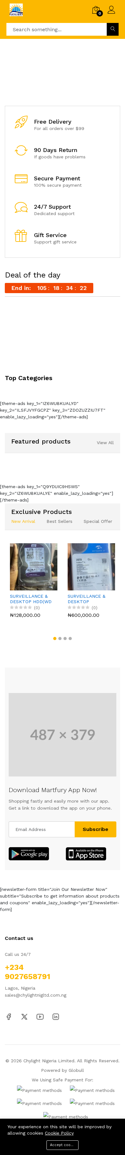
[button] (56, 86)
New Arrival (23, 521)
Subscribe (95, 829)
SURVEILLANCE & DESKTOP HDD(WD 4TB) (31, 599)
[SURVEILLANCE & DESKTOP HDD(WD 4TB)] (33, 566)
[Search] (113, 29)
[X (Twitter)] (24, 1016)
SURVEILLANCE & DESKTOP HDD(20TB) (86, 599)
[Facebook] (9, 1016)
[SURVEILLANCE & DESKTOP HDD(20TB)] (91, 566)
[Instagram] (56, 1016)
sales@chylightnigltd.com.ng (35, 995)
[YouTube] (40, 1016)
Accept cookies (64, 1145)
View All (105, 442)
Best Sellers (59, 521)
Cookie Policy (59, 1133)
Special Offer (98, 521)
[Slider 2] (62, 72)
